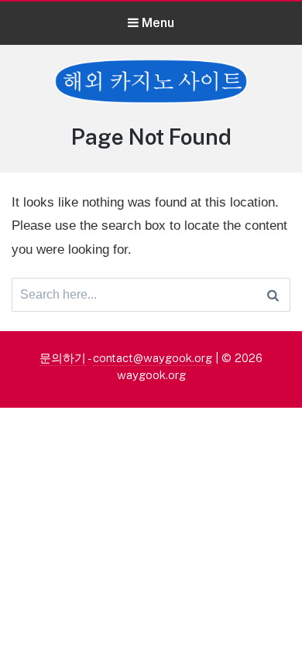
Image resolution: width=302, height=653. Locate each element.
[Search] (273, 295)
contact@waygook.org (152, 357)
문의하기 (62, 357)
